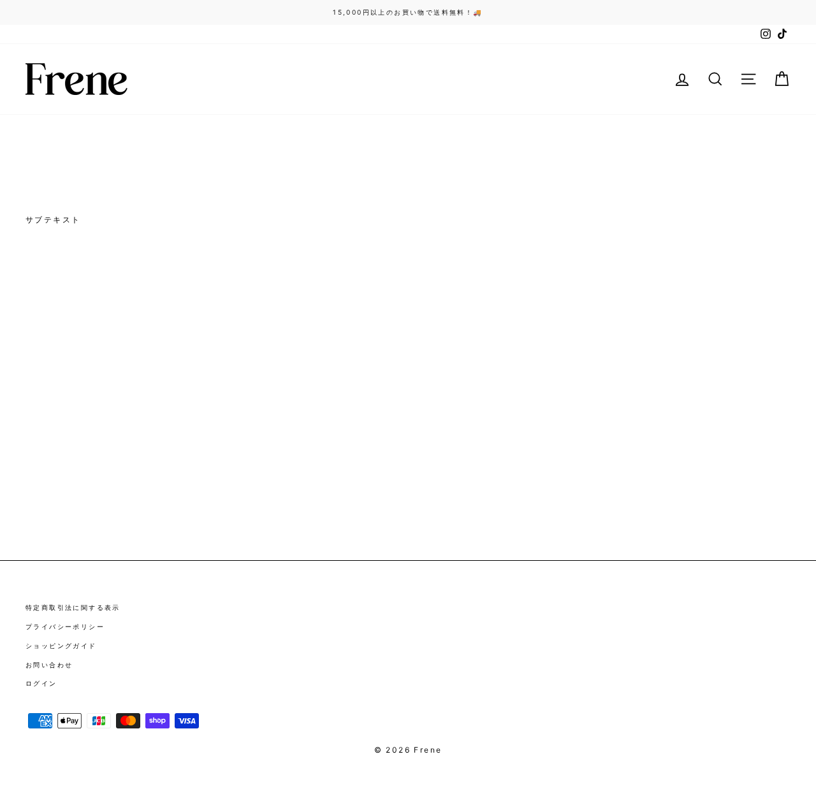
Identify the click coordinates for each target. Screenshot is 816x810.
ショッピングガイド (61, 645)
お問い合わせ (49, 665)
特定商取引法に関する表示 (73, 607)
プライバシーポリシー (65, 626)
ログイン (41, 683)
